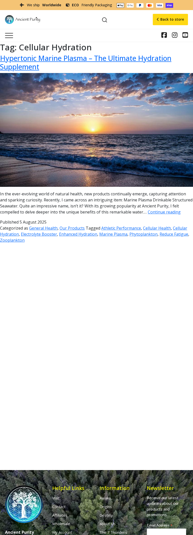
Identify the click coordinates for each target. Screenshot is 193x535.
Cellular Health (157, 228)
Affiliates (59, 515)
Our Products (72, 228)
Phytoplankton (143, 234)
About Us (108, 523)
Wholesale (61, 523)
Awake (105, 498)
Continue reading (164, 212)
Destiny (106, 515)
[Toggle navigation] (9, 35)
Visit (56, 498)
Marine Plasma (113, 234)
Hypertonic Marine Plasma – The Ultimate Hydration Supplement (85, 62)
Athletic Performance (121, 228)
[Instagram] (164, 36)
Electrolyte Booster (39, 234)
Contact (59, 506)
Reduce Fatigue (174, 234)
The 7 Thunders (113, 532)
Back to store (172, 19)
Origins (106, 506)
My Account (62, 532)
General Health (43, 228)
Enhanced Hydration (78, 234)
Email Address (159, 525)
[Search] (105, 19)
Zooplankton (12, 240)
